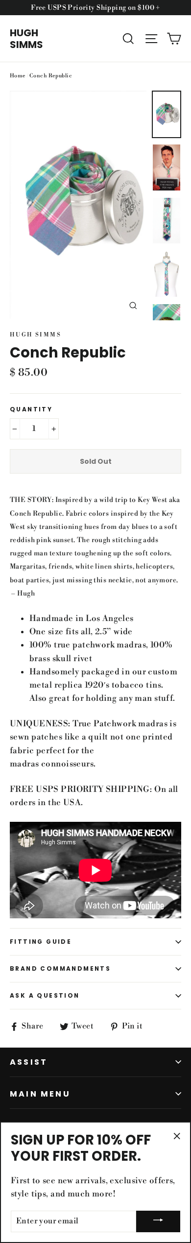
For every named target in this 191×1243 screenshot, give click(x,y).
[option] (78, 205)
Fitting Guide (41, 941)
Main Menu (40, 1094)
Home (18, 75)
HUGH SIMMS (26, 38)
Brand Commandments (60, 968)
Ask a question (45, 995)
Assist (29, 1062)
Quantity (31, 409)
